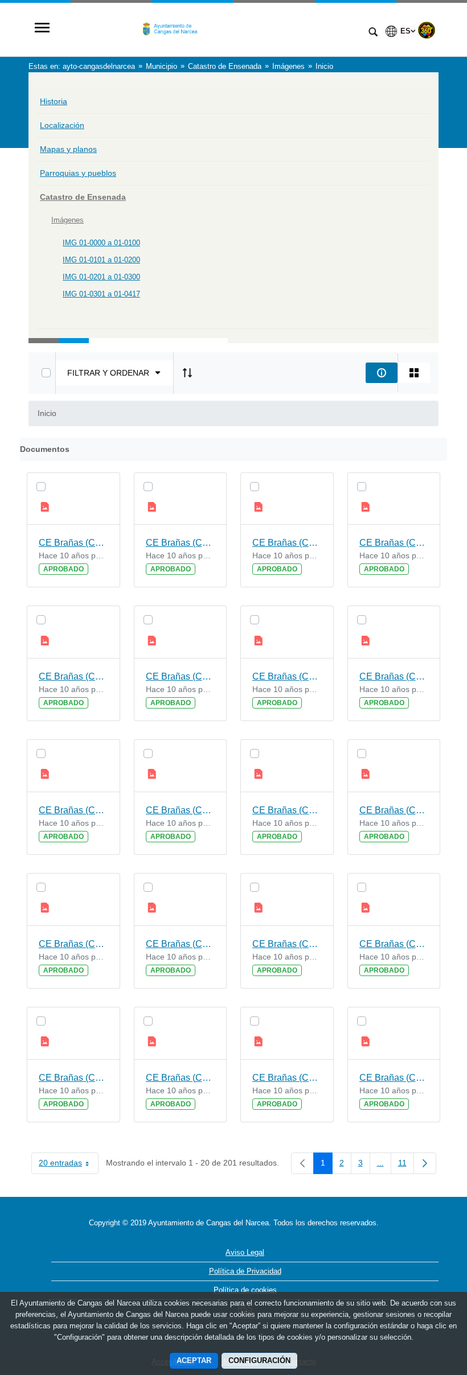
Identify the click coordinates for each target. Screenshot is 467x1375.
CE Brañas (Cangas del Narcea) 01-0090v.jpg (394, 1077)
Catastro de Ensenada (83, 196)
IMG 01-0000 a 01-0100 (101, 242)
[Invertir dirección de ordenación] (187, 373)
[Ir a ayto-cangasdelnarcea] (208, 29)
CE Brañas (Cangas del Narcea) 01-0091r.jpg (287, 1077)
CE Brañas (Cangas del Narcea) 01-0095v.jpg (180, 810)
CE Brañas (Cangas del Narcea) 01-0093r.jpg (287, 944)
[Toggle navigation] (42, 28)
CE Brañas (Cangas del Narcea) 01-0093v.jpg (180, 944)
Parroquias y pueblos (78, 173)
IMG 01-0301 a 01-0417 (101, 294)
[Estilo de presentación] (414, 373)
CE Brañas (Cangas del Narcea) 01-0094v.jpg (394, 810)
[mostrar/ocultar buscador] (373, 33)
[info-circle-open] (382, 373)
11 (406, 1165)
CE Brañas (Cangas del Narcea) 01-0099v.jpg (180, 542)
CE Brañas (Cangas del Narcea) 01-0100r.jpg (73, 542)
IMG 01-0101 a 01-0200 (101, 260)
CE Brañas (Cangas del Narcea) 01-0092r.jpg (73, 1077)
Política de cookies (245, 1290)
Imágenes (67, 220)
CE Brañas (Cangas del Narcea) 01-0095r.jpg (287, 810)
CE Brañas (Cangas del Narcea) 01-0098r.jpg (73, 676)
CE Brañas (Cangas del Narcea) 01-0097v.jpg (180, 676)
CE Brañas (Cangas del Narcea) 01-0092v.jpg (394, 944)
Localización (62, 125)
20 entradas (69, 1165)
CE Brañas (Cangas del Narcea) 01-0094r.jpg (73, 944)
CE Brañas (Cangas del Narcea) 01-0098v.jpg (394, 542)
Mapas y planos (68, 149)
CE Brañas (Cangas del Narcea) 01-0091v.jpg (180, 1077)
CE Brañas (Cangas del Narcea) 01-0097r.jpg (287, 676)
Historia (53, 101)
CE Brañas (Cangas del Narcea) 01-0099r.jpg (287, 542)
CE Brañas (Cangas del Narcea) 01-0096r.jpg (73, 810)
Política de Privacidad (245, 1271)
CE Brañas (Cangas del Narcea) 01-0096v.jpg (394, 676)
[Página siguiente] (424, 1163)
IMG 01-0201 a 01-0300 (101, 277)
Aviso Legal (245, 1252)
